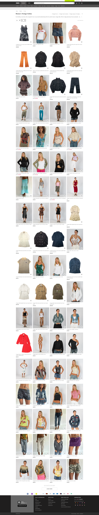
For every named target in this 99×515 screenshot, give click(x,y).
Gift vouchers (63, 500)
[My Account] (76, 3)
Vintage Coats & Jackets (63, 13)
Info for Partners (63, 505)
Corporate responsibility (51, 502)
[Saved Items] (79, 3)
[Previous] (51, 14)
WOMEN (23, 3)
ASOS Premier (37, 503)
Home (17, 11)
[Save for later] (31, 42)
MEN (29, 3)
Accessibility (81, 513)
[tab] (17, 6)
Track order (37, 500)
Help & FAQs (77, 0)
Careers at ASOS (50, 500)
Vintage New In (55, 13)
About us (49, 499)
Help (36, 499)
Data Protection (37, 508)
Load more (49, 488)
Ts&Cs (78, 513)
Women (20, 11)
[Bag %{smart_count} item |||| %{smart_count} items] (81, 3)
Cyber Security (50, 505)
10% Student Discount (38, 505)
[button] (75, 502)
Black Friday (63, 503)
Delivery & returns (38, 502)
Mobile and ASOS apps (64, 499)
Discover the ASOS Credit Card (65, 506)
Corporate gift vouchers (64, 502)
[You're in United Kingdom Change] (81, 1)
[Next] (82, 14)
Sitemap (36, 506)
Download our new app (69, 0)
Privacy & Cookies (73, 513)
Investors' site (50, 503)
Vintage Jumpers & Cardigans (75, 13)
